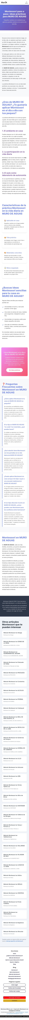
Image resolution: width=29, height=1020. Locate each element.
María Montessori (14, 972)
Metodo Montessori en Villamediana (10, 913)
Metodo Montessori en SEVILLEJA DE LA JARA (14, 728)
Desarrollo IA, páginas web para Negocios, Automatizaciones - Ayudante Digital (14, 1016)
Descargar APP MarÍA (14, 997)
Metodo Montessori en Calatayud (14, 708)
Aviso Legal (14, 985)
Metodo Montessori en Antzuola (13, 767)
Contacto (14, 1000)
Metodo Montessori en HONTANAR (14, 806)
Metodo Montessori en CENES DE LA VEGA (14, 642)
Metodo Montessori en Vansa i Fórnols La (13, 825)
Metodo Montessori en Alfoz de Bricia (13, 796)
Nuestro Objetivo (14, 962)
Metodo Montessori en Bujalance (14, 922)
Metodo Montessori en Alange (13, 633)
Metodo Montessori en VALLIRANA (14, 846)
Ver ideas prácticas (14, 370)
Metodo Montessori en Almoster (13, 931)
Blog (14, 964)
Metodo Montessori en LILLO (12, 758)
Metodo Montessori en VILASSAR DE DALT (14, 855)
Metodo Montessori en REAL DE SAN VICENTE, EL (13, 717)
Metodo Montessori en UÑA (12, 776)
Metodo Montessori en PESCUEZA (14, 673)
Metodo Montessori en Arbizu (13, 875)
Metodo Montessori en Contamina (14, 681)
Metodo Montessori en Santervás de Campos (14, 738)
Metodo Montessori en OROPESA (14, 893)
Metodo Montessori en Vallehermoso (10, 836)
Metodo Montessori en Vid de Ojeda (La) (13, 785)
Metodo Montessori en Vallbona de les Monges (14, 815)
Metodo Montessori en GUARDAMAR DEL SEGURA (12, 652)
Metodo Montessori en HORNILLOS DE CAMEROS (14, 748)
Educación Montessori (14, 976)
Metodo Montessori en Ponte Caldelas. (12, 902)
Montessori (14, 970)
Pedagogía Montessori (14, 978)
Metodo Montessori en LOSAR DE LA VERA (14, 865)
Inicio (14, 953)
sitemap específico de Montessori (14, 941)
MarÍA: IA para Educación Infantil (14, 960)
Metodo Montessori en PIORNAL (13, 699)
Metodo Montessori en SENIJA (13, 884)
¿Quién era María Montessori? (14, 955)
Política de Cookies (14, 991)
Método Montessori (14, 958)
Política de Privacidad (14, 988)
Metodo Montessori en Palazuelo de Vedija (14, 663)
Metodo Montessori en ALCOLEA (14, 690)
